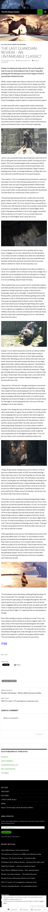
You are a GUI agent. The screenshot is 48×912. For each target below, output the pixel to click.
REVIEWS (4, 787)
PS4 (18, 44)
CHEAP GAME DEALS (8, 799)
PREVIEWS (5, 791)
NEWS (3, 803)
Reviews (23, 44)
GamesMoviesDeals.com (9, 765)
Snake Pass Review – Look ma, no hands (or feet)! (18, 866)
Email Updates (7, 816)
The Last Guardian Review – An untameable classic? (19, 886)
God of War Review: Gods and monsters (15, 850)
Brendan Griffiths (24, 60)
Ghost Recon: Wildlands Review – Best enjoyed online (20, 870)
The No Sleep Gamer (10, 12)
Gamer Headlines (7, 761)
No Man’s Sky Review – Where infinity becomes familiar (21, 691)
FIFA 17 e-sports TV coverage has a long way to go (19, 699)
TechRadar (5, 773)
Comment (39, 734)
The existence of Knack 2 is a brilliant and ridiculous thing (21, 854)
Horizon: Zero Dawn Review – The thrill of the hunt (19, 874)
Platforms (11, 44)
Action (4, 44)
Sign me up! (6, 832)
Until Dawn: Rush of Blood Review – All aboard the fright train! (22, 862)
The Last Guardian (9, 681)
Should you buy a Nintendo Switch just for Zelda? (18, 878)
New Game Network (8, 769)
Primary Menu (45, 11)
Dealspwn (4, 757)
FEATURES (5, 795)
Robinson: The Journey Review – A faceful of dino (18, 858)
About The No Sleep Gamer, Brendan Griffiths (17, 807)
